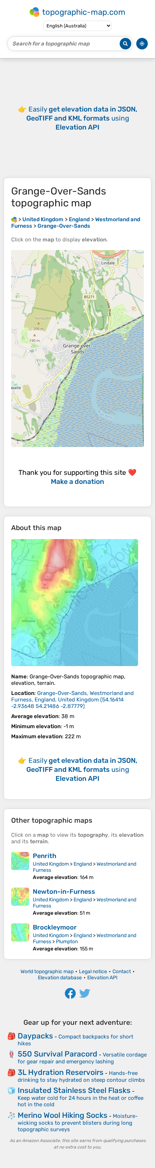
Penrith (44, 856)
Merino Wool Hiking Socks (62, 1115)
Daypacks (35, 1035)
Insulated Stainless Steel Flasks (74, 1090)
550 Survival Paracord (57, 1053)
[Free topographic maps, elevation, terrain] (14, 219)
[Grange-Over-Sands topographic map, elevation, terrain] (74, 602)
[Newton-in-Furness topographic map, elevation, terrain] (20, 902)
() (72, 699)
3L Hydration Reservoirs (60, 1072)
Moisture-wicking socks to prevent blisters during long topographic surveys (78, 1123)
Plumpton (67, 942)
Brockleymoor (55, 927)
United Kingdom (51, 864)
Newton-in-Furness (64, 892)
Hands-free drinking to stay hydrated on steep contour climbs (81, 1076)
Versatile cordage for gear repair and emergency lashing (82, 1058)
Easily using (81, 118)
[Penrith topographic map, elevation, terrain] (20, 866)
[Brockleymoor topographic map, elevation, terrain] (20, 937)
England (83, 864)
